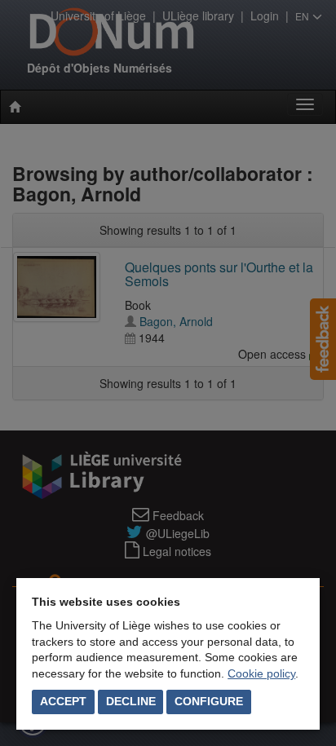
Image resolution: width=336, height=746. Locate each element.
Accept (63, 701)
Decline (131, 701)
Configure (209, 701)
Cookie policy (261, 673)
